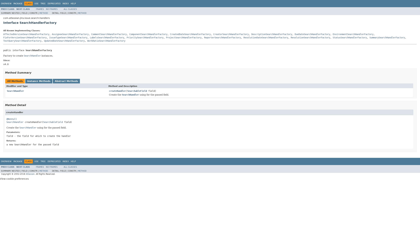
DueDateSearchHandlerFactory (312, 34)
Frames (40, 9)
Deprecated (54, 3)
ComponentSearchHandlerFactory (148, 34)
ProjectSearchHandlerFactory (183, 37)
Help (73, 3)
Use (36, 3)
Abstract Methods (66, 81)
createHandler (117, 91)
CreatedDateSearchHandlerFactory (190, 34)
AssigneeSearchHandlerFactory (70, 34)
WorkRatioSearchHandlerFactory (106, 40)
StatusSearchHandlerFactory (350, 37)
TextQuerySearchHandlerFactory (22, 40)
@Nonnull (11, 119)
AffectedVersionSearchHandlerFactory (26, 34)
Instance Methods (38, 81)
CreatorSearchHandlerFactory (231, 34)
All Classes (70, 9)
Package (17, 3)
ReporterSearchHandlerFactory (222, 37)
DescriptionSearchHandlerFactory (271, 34)
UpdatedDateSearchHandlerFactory (64, 40)
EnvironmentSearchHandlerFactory (353, 34)
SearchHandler (15, 91)
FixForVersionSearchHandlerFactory (25, 37)
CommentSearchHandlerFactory (109, 34)
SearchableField (137, 91)
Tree (43, 3)
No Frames (52, 9)
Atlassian (30, 174)
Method (43, 13)
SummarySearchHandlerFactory (387, 37)
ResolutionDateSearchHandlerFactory (265, 37)
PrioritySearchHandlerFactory (145, 37)
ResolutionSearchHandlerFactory (310, 37)
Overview (6, 3)
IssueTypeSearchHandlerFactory (68, 37)
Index (66, 3)
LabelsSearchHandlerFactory (107, 37)
